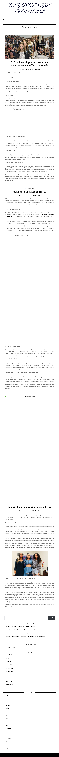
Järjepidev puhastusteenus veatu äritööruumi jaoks (18, 633)
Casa (7, 702)
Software (8, 735)
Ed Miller (37, 69)
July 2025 (8, 658)
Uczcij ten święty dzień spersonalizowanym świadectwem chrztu (21, 639)
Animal (7, 695)
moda (7, 718)
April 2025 (8, 661)
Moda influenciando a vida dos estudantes (29, 507)
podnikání (8, 725)
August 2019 (9, 688)
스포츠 (7, 745)
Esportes (8, 705)
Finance (7, 708)
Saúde (7, 731)
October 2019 (9, 681)
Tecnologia (8, 738)
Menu (54, 20)
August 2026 (9, 655)
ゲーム (7, 741)
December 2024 (9, 668)
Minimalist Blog (37, 755)
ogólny (7, 721)
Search (6, 614)
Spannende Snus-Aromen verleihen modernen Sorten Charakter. (21, 626)
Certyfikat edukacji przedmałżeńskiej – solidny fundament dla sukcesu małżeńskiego (25, 636)
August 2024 (9, 678)
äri (6, 698)
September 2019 (9, 684)
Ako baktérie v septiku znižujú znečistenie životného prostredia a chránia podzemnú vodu (27, 629)
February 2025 (9, 664)
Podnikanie (8, 728)
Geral (7, 712)
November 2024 (9, 671)
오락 (7, 748)
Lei (6, 715)
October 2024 (9, 674)
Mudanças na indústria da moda (29, 191)
